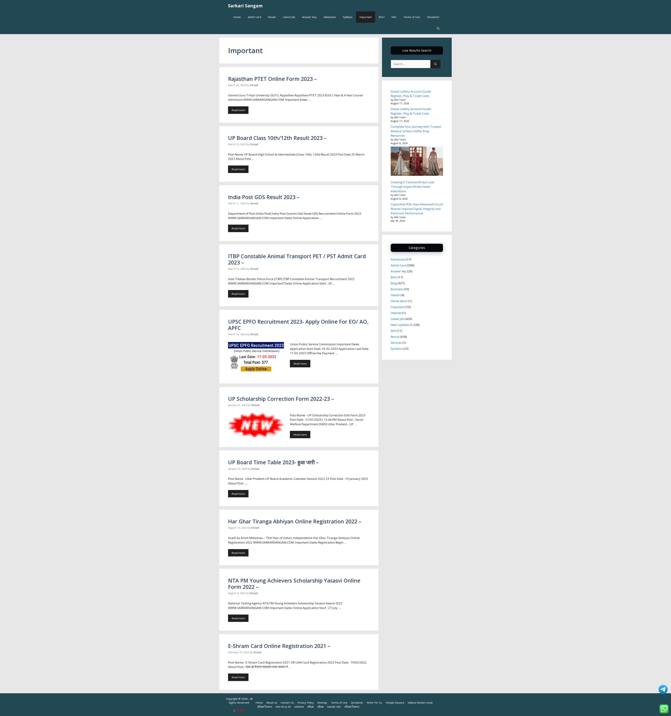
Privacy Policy (305, 702)
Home (237, 17)
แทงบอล (299, 706)
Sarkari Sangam (245, 6)
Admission (330, 17)
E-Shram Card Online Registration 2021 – (279, 646)
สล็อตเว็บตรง (264, 706)
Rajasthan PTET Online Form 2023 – (272, 78)
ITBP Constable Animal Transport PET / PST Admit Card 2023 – (297, 259)
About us (271, 702)
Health (395, 295)
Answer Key (309, 17)
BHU (381, 17)
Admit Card (254, 17)
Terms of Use (411, 17)
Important (365, 17)
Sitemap (322, 702)
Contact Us (287, 702)
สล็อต (310, 706)
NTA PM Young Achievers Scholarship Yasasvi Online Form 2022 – (294, 583)
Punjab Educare (395, 702)
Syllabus (347, 17)
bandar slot (334, 706)
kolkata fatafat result (420, 702)
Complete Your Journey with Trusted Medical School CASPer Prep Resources (416, 131)
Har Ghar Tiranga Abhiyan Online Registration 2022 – (294, 521)
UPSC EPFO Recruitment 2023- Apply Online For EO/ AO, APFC (298, 324)
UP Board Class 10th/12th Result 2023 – (277, 138)
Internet (396, 313)
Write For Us (374, 702)
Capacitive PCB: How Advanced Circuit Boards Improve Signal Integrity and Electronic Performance (417, 208)
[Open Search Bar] (438, 28)
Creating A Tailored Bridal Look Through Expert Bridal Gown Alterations (412, 186)
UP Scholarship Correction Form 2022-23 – (281, 398)
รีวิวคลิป (240, 710)
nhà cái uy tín (283, 706)
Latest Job (289, 17)
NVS (393, 17)
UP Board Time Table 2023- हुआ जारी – (273, 462)
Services (396, 343)
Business (397, 289)
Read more (238, 110)
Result (272, 17)
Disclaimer (433, 17)
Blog (394, 283)
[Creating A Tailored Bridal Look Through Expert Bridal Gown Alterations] (417, 162)
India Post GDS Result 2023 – (264, 197)
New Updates (400, 325)
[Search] (436, 64)
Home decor (399, 301)
